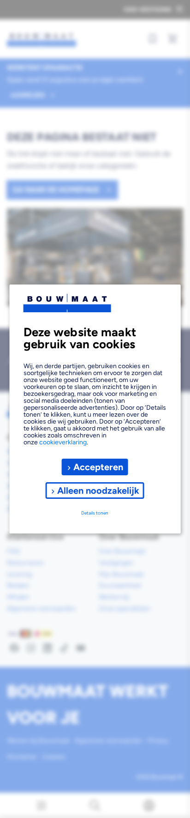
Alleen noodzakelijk (98, 490)
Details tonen (94, 513)
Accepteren (98, 467)
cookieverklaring (63, 442)
